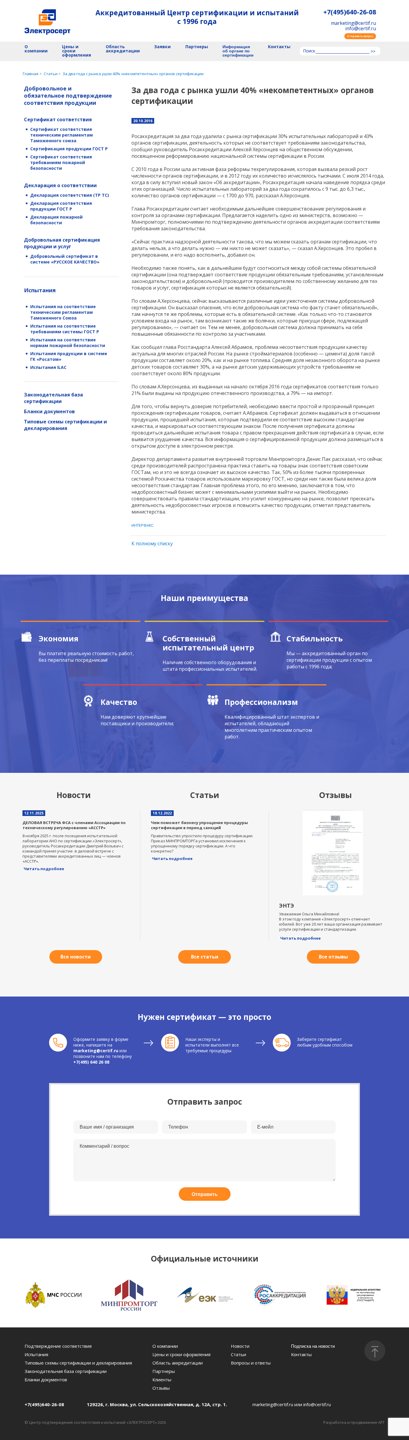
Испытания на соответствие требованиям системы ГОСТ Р (64, 328)
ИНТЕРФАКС (142, 525)
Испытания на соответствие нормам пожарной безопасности (67, 342)
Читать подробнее (44, 868)
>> (373, 51)
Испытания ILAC (48, 367)
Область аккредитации (123, 49)
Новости (240, 1346)
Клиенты (161, 1380)
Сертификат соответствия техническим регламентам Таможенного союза (61, 134)
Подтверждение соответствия (58, 1346)
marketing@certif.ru (353, 23)
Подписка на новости (313, 1346)
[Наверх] (374, 1350)
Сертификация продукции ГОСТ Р (69, 149)
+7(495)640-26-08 (349, 12)
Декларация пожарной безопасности (56, 219)
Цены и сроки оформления (76, 51)
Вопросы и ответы (251, 1363)
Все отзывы (333, 956)
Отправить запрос (360, 36)
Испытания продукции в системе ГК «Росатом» (68, 356)
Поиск (309, 51)
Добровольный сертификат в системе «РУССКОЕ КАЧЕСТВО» (64, 259)
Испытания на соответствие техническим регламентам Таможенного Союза (63, 312)
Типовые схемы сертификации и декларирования (65, 424)
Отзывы (161, 1388)
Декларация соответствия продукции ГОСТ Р (61, 206)
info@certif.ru (360, 28)
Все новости (75, 956)
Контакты (279, 47)
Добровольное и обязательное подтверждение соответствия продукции (68, 95)
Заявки (162, 47)
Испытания (40, 290)
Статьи (238, 1354)
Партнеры (196, 47)
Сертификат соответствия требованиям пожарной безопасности (61, 162)
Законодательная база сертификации (53, 398)
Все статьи (204, 956)
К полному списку (152, 543)
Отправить (205, 1194)
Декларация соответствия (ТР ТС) (69, 195)
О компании (36, 49)
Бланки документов (49, 411)
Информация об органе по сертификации (238, 51)
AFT (381, 1422)
